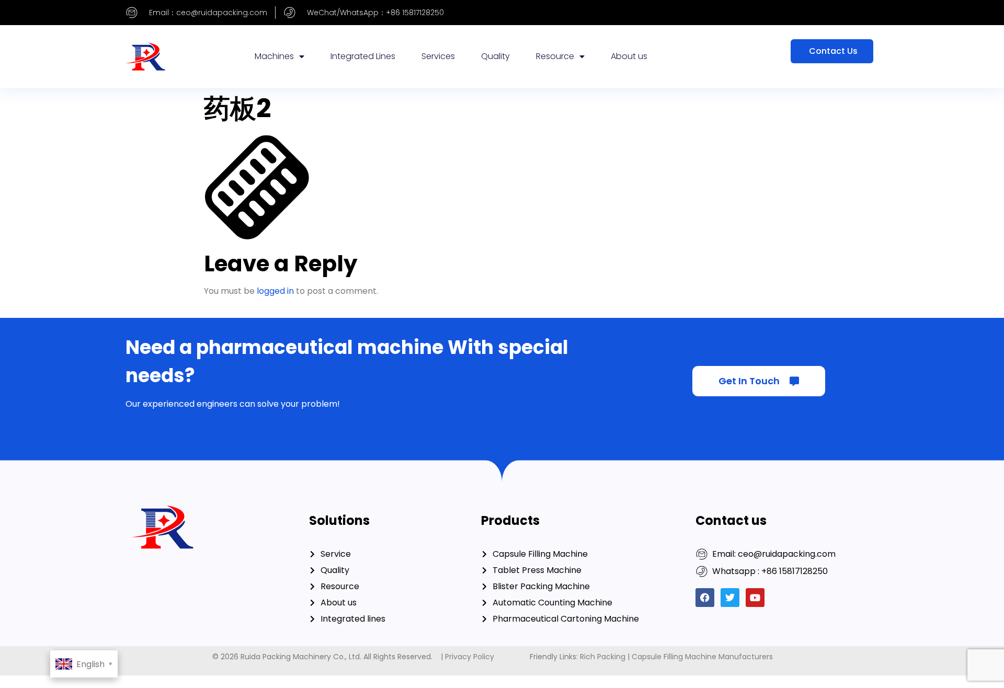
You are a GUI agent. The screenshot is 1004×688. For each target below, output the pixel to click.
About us (629, 56)
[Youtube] (755, 597)
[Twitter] (730, 597)
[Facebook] (704, 597)
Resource (555, 56)
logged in (275, 291)
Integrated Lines (362, 56)
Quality (495, 56)
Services (438, 56)
